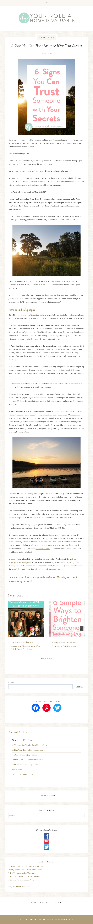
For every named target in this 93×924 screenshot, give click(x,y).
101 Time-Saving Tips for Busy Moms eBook (29, 745)
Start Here (45, 902)
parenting (70, 562)
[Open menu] (46, 3)
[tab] (42, 658)
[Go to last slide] (11, 628)
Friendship (46, 54)
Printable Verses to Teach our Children (28, 760)
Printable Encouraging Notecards (25, 755)
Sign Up (58, 902)
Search (11, 683)
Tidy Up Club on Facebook (22, 774)
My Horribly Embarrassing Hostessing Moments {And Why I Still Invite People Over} (25, 646)
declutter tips (76, 566)
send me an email (43, 549)
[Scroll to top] (84, 894)
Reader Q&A (17, 769)
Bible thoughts (61, 566)
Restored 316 (67, 919)
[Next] (81, 628)
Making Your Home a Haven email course (28, 750)
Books (33, 902)
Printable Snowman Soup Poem (25, 765)
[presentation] (26, 619)
